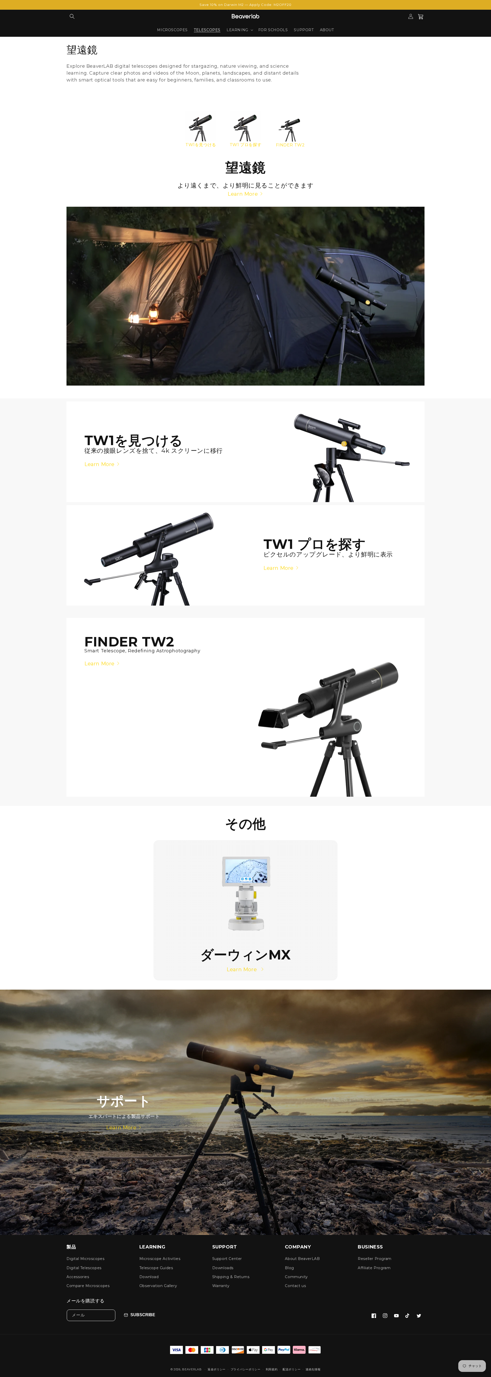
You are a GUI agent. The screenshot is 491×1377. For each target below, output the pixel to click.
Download (149, 1277)
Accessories (77, 1277)
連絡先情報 (313, 1369)
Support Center (227, 1258)
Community (296, 1277)
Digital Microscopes (85, 1258)
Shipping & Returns (231, 1277)
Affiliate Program (374, 1268)
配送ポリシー (291, 1369)
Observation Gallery (158, 1285)
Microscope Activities (160, 1258)
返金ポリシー (217, 1369)
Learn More (243, 194)
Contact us (295, 1285)
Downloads (222, 1268)
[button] (72, 16)
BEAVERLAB (192, 1369)
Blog (289, 1268)
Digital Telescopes (84, 1268)
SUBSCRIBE (142, 1315)
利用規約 (272, 1369)
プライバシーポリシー (246, 1369)
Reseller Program (375, 1258)
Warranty (221, 1285)
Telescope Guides (156, 1268)
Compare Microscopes (87, 1285)
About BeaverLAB (302, 1258)
